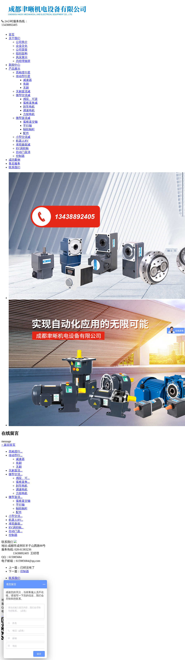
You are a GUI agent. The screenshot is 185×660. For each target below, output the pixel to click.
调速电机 (29, 110)
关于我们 (14, 38)
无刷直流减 (23, 91)
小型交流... (15, 516)
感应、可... (23, 478)
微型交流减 (23, 95)
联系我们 (14, 167)
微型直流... (15, 497)
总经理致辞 (23, 61)
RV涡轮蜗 (22, 148)
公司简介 (21, 42)
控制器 (20, 155)
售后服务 (14, 163)
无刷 (26, 87)
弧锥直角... (23, 481)
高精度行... (15, 451)
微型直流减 (23, 117)
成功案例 (14, 159)
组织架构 (21, 53)
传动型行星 (23, 76)
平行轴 (27, 125)
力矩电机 (29, 114)
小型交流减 (23, 136)
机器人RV (22, 140)
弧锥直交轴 (30, 121)
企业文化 (21, 45)
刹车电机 (29, 106)
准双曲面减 (23, 144)
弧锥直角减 (30, 102)
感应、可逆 (30, 99)
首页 (11, 34)
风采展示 (21, 57)
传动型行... (15, 455)
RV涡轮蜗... (16, 527)
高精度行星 (23, 72)
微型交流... (15, 474)
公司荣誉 (21, 49)
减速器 (27, 80)
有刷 (26, 83)
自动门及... (15, 531)
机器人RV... (16, 519)
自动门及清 (23, 152)
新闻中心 (14, 64)
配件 (26, 133)
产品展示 (14, 68)
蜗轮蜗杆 (29, 129)
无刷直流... (15, 470)
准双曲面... (15, 523)
